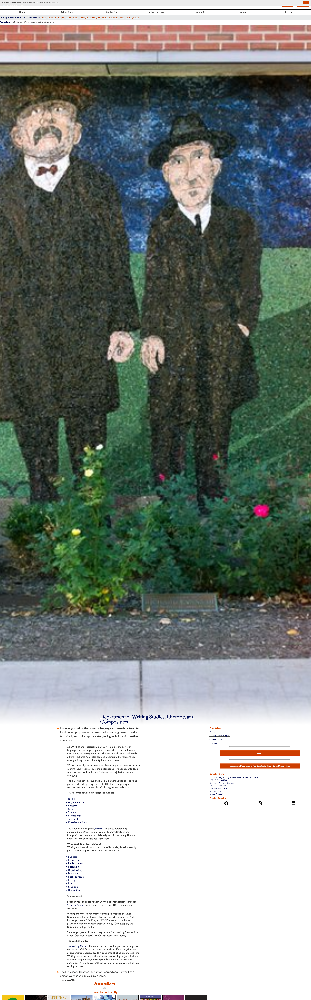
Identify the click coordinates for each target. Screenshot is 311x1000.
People (61, 17)
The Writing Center (77, 946)
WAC (75, 17)
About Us (52, 17)
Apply (260, 753)
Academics (111, 12)
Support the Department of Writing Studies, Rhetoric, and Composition (260, 766)
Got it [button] (306, 2)
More (287, 12)
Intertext (213, 743)
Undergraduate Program (90, 17)
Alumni (200, 12)
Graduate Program (110, 17)
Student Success (155, 12)
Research (244, 12)
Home (22, 12)
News (122, 17)
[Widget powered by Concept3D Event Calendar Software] (103, 988)
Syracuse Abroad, (76, 905)
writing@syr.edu (216, 794)
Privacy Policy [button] (55, 2)
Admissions (67, 12)
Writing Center (132, 17)
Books (68, 17)
